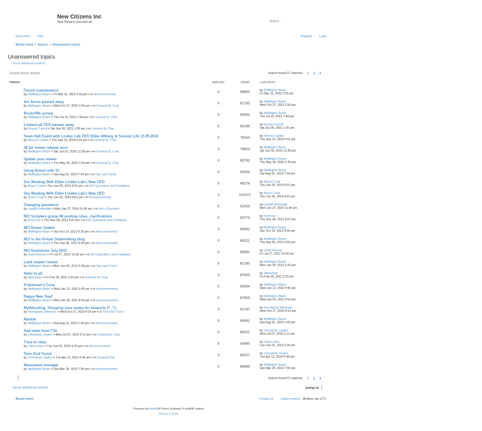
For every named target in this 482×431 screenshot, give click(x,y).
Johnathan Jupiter (40, 334)
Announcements (105, 94)
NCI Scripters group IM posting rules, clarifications (68, 216)
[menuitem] (37, 36)
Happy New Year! (38, 296)
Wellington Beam (39, 94)
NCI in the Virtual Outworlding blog (54, 239)
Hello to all (33, 273)
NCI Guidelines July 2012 (45, 250)
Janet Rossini (37, 254)
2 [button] (314, 73)
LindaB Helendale (39, 208)
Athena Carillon (38, 140)
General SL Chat (107, 105)
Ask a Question (108, 208)
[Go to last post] (289, 90)
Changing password (41, 205)
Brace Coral (36, 185)
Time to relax (35, 342)
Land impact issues (40, 262)
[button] (326, 73)
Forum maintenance (41, 90)
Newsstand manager (41, 365)
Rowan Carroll (37, 128)
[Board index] (33, 18)
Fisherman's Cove (39, 285)
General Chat (106, 357)
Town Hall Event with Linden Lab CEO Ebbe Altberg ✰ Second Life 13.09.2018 (91, 136)
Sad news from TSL (41, 331)
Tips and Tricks (106, 174)
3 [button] (320, 73)
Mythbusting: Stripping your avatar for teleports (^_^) (70, 308)
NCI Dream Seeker (39, 228)
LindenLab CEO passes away (49, 125)
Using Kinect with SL (42, 170)
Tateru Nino (36, 346)
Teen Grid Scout (38, 353)
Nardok (30, 319)
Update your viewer (40, 159)
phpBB (153, 408)
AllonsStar (35, 277)
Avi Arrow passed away (44, 102)
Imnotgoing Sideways (42, 311)
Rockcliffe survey (38, 113)
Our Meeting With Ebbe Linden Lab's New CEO (64, 182)
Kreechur (34, 220)
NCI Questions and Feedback (109, 185)
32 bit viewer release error (46, 147)
